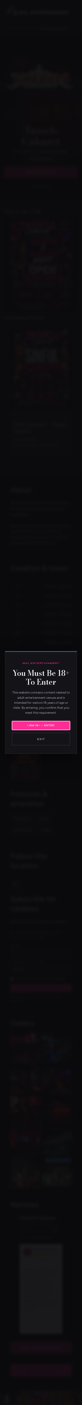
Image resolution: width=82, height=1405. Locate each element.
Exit (41, 739)
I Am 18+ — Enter (41, 725)
